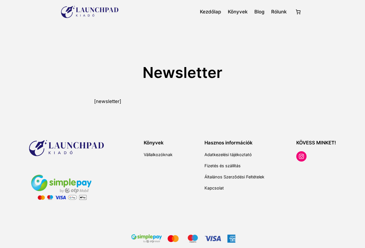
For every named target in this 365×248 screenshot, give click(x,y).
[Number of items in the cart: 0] (298, 12)
